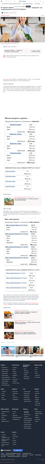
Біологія (3, 395)
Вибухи (3, 413)
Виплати (14, 371)
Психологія (15, 397)
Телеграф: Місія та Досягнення (13, 456)
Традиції (37, 415)
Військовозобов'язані (17, 417)
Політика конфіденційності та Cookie (13, 453)
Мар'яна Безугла (27, 426)
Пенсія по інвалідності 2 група (6, 437)
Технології (4, 391)
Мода (36, 395)
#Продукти (8, 342)
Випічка (14, 434)
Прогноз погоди (16, 383)
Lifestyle (36, 389)
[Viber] (32, 1)
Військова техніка (5, 421)
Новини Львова (5, 375)
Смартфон (4, 399)
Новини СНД (26, 397)
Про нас (2, 453)
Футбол (36, 367)
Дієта (14, 395)
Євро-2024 (37, 375)
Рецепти (14, 432)
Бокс (36, 369)
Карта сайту (3, 456)
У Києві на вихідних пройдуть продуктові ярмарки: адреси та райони (26, 312)
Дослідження (15, 399)
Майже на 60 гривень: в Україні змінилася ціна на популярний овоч (27, 323)
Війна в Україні (5, 409)
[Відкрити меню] (2, 1)
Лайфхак (37, 401)
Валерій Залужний (28, 420)
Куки (24, 6)
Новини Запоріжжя (5, 377)
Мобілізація (15, 409)
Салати (14, 442)
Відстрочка (15, 415)
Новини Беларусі (27, 401)
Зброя (3, 417)
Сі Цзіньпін (26, 416)
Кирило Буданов (27, 422)
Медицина (15, 375)
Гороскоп (37, 391)
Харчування (15, 393)
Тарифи (25, 374)
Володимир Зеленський (26, 412)
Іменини (36, 421)
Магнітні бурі (37, 403)
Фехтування (37, 377)
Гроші (25, 368)
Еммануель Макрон (28, 418)
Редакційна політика (27, 453)
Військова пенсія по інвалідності (6, 440)
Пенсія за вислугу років (5, 445)
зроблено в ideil (40, 459)
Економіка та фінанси (26, 365)
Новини (3, 365)
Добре (28, 6)
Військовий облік (16, 419)
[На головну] (22, 1)
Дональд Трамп (27, 414)
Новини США (26, 393)
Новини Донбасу (5, 381)
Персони (25, 409)
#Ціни (4, 342)
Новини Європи (27, 391)
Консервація (15, 436)
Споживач (37, 393)
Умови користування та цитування (8, 454)
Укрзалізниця (26, 378)
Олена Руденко (6, 12)
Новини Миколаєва (6, 385)
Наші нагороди (25, 454)
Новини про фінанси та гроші (20, 197)
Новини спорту (38, 365)
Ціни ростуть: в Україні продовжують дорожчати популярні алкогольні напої (25, 333)
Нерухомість (26, 372)
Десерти (14, 440)
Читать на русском (5, 15)
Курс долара (26, 376)
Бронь (14, 413)
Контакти (31, 454)
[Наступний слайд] (44, 4)
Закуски (14, 444)
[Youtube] (35, 1)
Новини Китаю (27, 399)
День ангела (37, 419)
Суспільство (15, 365)
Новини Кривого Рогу (6, 379)
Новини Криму (5, 383)
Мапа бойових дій (5, 411)
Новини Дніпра (5, 371)
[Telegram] (34, 1)
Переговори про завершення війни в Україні (11, 3)
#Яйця (13, 342)
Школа (14, 377)
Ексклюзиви (37, 3)
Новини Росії (26, 395)
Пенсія (2, 432)
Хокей (36, 373)
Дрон (3, 397)
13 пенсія (4, 434)
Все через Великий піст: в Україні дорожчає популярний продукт (26, 199)
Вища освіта (15, 379)
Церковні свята (38, 411)
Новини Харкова (5, 369)
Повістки (14, 411)
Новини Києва (17, 310)
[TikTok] (40, 1)
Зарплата (15, 367)
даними (6, 79)
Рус (43, 1)
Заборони (37, 417)
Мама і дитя (15, 391)
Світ (24, 389)
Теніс (36, 371)
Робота (14, 369)
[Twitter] (37, 1)
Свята (36, 409)
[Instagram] (39, 1)
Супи (14, 438)
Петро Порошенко (27, 424)
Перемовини (4, 415)
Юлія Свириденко (27, 428)
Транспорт (26, 370)
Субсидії (14, 373)
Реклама (18, 454)
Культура (37, 399)
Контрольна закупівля (28, 3)
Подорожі (37, 397)
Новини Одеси (5, 373)
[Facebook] (30, 1)
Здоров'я (14, 389)
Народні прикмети (38, 413)
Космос (3, 393)
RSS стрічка (24, 456)
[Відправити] (14, 1)
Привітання (37, 405)
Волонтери (4, 419)
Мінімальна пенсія (5, 442)
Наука (2, 389)
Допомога (15, 381)
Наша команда (38, 454)
